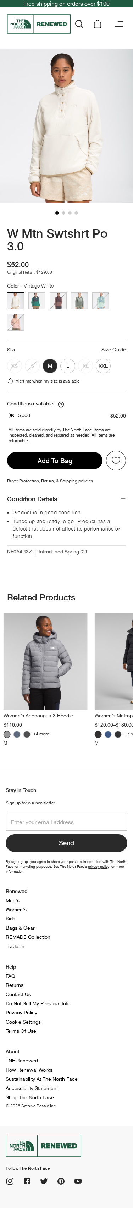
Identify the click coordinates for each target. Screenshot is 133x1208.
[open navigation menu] (119, 24)
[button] (57, 213)
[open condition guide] (61, 404)
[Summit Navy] (108, 734)
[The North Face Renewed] (39, 24)
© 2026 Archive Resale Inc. (31, 1105)
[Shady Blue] (17, 734)
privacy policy (98, 866)
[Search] (79, 24)
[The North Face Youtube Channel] (78, 1181)
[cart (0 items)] (97, 24)
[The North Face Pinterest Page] (61, 1181)
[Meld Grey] (7, 734)
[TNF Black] (27, 734)
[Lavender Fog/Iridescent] (118, 734)
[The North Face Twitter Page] (44, 1181)
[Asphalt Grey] (98, 734)
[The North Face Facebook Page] (27, 1181)
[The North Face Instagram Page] (10, 1181)
